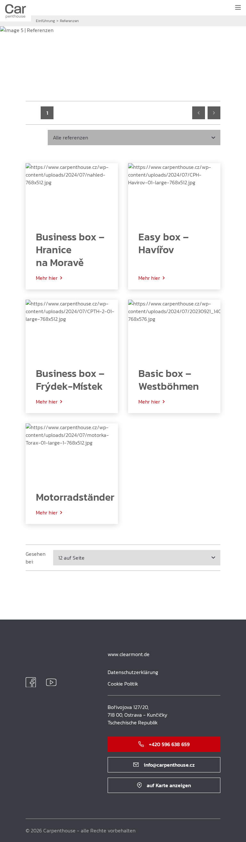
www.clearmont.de (129, 654)
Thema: (34, 137)
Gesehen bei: (35, 557)
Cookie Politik (123, 684)
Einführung (45, 21)
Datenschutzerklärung (133, 672)
